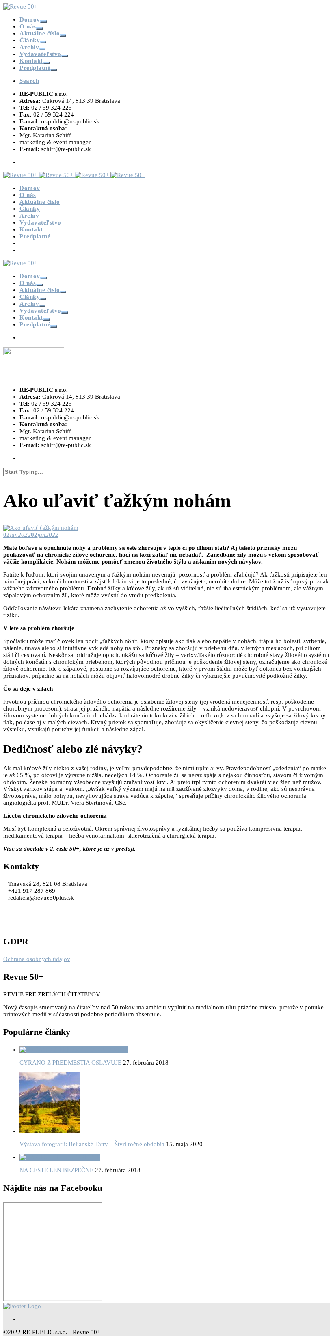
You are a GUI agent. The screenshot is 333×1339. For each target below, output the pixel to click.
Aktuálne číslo (39, 33)
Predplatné (34, 68)
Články (29, 40)
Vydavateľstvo (40, 54)
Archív (29, 47)
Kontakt (31, 61)
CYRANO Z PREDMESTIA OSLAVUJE (70, 1062)
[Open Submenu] (43, 21)
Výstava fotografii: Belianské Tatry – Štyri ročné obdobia (91, 1144)
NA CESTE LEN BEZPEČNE (56, 1170)
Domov (29, 19)
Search (29, 81)
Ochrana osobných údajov (36, 959)
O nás (27, 26)
